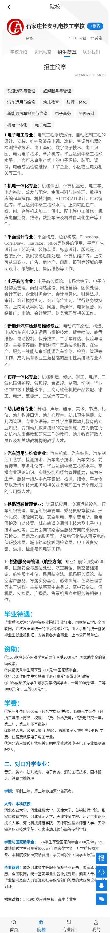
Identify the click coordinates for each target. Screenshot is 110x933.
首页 (14, 929)
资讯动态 (43, 52)
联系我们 (91, 52)
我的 (96, 929)
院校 (41, 929)
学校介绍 (18, 52)
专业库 (68, 929)
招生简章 (67, 52)
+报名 (95, 26)
